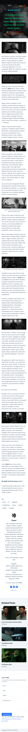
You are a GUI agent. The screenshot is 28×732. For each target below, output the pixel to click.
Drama (5, 33)
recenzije (11, 508)
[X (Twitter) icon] (14, 587)
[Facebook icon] (11, 587)
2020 (4, 502)
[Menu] (15, 6)
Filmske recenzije (15, 33)
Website (5, 695)
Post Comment (6, 714)
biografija (14, 502)
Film (9, 33)
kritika (20, 505)
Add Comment (6, 700)
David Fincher (6, 505)
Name (4, 685)
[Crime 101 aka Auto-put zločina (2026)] (14, 613)
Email (4, 690)
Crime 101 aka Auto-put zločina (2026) (11, 622)
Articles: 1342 (14, 590)
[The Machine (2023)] (14, 655)
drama (14, 505)
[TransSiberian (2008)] (14, 634)
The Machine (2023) (7, 664)
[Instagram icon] (17, 587)
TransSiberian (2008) (7, 643)
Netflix (4, 508)
